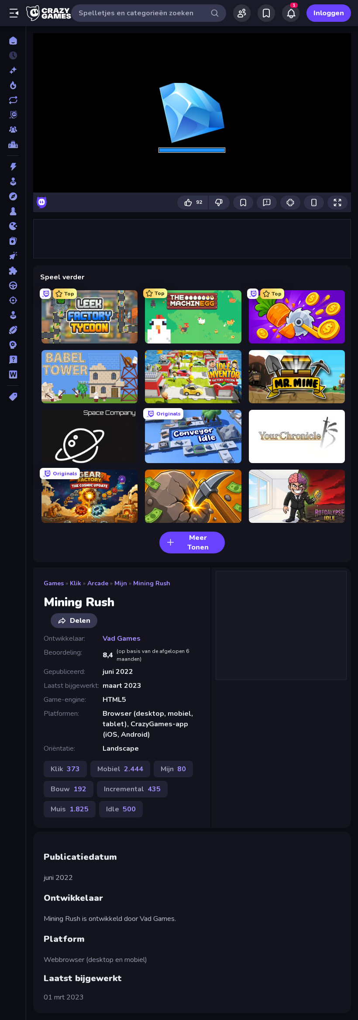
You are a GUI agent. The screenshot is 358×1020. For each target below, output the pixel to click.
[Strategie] (13, 344)
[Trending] (13, 85)
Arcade (97, 583)
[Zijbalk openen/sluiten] (13, 13)
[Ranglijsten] (13, 144)
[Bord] (13, 211)
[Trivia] (13, 359)
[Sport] (13, 330)
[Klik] (13, 255)
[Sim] (13, 315)
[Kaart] (13, 241)
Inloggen (328, 13)
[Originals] (13, 114)
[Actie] (13, 166)
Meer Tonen (198, 542)
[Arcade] (13, 181)
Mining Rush (151, 583)
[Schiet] (13, 300)
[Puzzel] (13, 270)
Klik (75, 583)
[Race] (13, 285)
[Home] (13, 40)
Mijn (120, 583)
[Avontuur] (13, 196)
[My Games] (266, 13)
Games (54, 583)
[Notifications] (290, 13)
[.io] (13, 226)
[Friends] (242, 13)
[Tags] (13, 396)
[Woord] (13, 374)
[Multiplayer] (13, 129)
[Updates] (13, 100)
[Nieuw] (13, 70)
